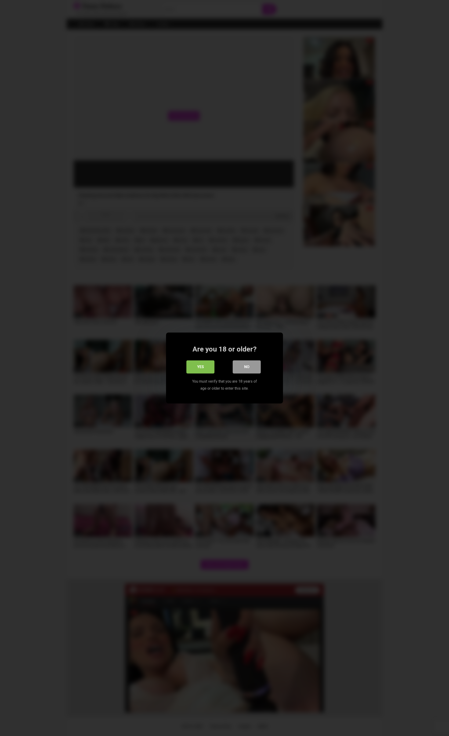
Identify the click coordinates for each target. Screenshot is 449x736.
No (247, 367)
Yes (200, 367)
